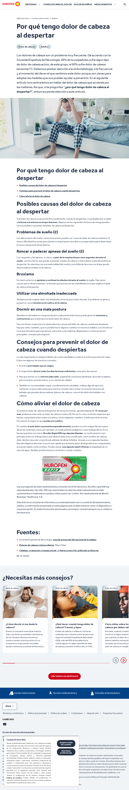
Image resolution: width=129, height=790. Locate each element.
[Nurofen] (11, 4)
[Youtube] (5, 724)
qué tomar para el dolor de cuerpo (102, 745)
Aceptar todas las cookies (66, 743)
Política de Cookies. (14, 778)
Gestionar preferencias (66, 752)
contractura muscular (95, 748)
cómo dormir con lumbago (115, 748)
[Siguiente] (123, 660)
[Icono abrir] (124, 4)
